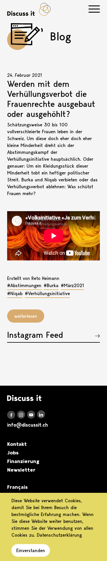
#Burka (51, 285)
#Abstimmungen (24, 285)
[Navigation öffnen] (94, 9)
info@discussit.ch (27, 425)
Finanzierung (23, 461)
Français (17, 487)
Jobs (13, 453)
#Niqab (15, 293)
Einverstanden (30, 550)
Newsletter (21, 470)
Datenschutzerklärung (59, 535)
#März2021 (72, 285)
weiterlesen (25, 316)
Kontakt (17, 444)
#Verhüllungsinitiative (47, 293)
